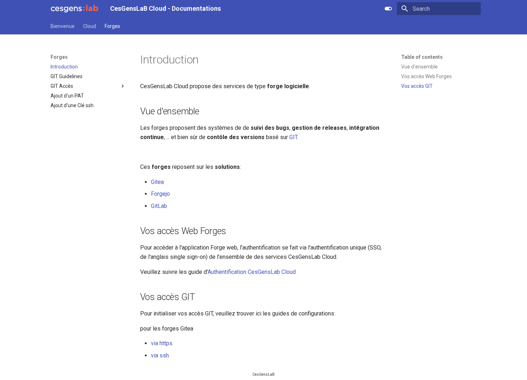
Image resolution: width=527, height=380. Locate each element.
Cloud (89, 26)
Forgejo (160, 193)
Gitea (157, 182)
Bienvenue (63, 26)
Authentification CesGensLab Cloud (252, 272)
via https (161, 343)
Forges (112, 26)
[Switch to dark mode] (388, 8)
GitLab (159, 206)
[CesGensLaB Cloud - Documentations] (74, 8)
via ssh (160, 355)
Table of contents (422, 57)
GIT (293, 137)
